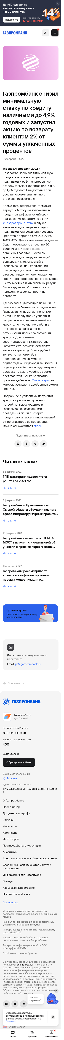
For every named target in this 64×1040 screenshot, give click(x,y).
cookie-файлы (25, 964)
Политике (11, 1021)
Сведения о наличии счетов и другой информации (27, 866)
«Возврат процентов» (18, 223)
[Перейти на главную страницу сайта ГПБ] (15, 33)
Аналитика (10, 852)
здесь (37, 426)
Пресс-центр (11, 807)
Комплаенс (10, 832)
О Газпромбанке (13, 800)
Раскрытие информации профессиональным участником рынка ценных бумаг (28, 923)
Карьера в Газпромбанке (19, 887)
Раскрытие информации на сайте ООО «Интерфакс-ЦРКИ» (25, 947)
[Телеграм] (23, 1003)
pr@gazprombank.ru (28, 664)
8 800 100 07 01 (14, 733)
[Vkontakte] (6, 1003)
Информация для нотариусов (22, 875)
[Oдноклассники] (14, 1003)
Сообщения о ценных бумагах (20, 953)
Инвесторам (11, 839)
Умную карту (41, 380)
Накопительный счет (16, 894)
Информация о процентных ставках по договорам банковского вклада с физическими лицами (30, 914)
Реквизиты (10, 826)
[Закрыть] (58, 3)
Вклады (8, 881)
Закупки (8, 819)
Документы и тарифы (16, 813)
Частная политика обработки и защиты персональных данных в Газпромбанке (25, 939)
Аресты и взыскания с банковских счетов (30, 858)
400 (6, 744)
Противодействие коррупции (22, 845)
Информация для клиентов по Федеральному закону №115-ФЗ (29, 931)
